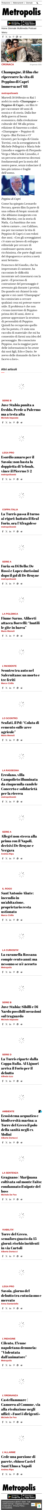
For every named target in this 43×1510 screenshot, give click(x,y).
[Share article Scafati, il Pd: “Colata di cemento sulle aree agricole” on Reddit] (21, 740)
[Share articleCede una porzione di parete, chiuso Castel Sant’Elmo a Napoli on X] (6, 1474)
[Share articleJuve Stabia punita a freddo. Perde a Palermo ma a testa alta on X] (6, 422)
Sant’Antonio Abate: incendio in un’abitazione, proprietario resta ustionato (17, 902)
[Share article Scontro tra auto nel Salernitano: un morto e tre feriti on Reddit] (21, 688)
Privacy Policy (18, 1506)
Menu (4, 32)
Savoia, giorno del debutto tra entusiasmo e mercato (21, 1295)
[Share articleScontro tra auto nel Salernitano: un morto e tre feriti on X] (6, 688)
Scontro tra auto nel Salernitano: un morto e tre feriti (20, 675)
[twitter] (6, 36)
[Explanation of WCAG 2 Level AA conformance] (36, 1506)
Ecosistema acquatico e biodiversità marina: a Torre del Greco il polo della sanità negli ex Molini (19, 1125)
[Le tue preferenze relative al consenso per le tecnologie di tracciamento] (39, 1506)
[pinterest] (13, 36)
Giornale (29, 3)
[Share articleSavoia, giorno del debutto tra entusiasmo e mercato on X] (6, 1308)
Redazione (6, 3)
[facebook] (2, 36)
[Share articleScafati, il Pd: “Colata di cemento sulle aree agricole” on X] (6, 740)
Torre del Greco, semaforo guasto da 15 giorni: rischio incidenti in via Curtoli (20, 1241)
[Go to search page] (37, 3)
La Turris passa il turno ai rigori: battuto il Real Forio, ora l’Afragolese (20, 518)
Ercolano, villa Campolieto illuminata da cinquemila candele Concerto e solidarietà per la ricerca (19, 784)
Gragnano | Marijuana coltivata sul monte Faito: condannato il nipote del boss (21, 1184)
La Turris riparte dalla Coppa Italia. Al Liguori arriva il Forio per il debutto (20, 1065)
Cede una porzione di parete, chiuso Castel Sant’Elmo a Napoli (18, 1461)
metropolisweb (8, 474)
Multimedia (22, 28)
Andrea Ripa (7, 854)
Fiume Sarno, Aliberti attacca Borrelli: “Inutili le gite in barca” (20, 623)
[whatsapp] (17, 36)
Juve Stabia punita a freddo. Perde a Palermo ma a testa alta (20, 409)
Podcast (32, 28)
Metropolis (6, 967)
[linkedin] (9, 36)
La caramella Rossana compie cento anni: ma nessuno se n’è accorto (19, 959)
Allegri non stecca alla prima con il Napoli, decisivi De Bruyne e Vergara (19, 843)
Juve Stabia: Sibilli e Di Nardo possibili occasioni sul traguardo (21, 1011)
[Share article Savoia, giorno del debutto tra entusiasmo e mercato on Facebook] (3, 1308)
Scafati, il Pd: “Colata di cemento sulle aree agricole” (20, 727)
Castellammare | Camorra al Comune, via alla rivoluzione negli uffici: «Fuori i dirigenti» (20, 1406)
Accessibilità (7, 1508)
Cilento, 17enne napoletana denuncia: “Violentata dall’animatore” (18, 1350)
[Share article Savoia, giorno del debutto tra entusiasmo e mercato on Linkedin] (10, 1308)
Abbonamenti (18, 3)
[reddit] (20, 36)
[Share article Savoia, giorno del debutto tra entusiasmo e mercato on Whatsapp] (18, 1308)
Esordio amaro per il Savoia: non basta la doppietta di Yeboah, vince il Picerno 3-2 (17, 464)
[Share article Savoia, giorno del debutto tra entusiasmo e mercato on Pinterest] (14, 1308)
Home (4, 28)
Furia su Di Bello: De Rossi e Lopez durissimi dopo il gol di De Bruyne (20, 571)
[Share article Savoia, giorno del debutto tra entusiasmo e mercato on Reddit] (21, 1308)
